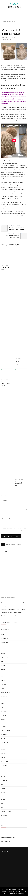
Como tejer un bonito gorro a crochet (5, 267)
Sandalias (4, 780)
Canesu (3, 669)
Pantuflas (4, 742)
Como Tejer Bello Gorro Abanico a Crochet (5, 383)
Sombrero (4, 788)
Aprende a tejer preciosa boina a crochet (19, 363)
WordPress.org (6, 841)
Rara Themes (7, 893)
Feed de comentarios (8, 837)
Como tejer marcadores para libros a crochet (13, 609)
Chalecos (4, 680)
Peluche (3, 753)
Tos (2, 807)
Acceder (3, 830)
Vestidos (4, 815)
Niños (3, 738)
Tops (2, 803)
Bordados (4, 657)
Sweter (3, 796)
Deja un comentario (7, 39)
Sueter (3, 792)
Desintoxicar (5, 692)
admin (5, 37)
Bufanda (3, 665)
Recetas (3, 773)
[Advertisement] (14, 869)
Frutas (3, 711)
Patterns (4, 750)
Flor (2, 703)
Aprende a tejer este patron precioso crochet (13, 603)
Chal (2, 677)
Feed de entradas (6, 834)
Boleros (3, 650)
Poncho (3, 757)
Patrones (4, 746)
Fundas (3, 715)
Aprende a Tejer (14, 7)
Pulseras (4, 765)
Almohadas (4, 638)
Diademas (4, 696)
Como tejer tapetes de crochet (9, 606)
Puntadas (4, 769)
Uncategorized (6, 811)
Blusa (3, 646)
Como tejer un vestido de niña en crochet (12, 616)
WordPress (21, 893)
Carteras (4, 673)
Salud (3, 777)
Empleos (3, 700)
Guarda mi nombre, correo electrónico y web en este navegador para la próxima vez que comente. (14, 530)
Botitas (3, 661)
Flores (3, 707)
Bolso (3, 654)
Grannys (3, 723)
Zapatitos (4, 819)
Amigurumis (4, 642)
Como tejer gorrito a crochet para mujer (20, 483)
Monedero (4, 734)
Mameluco (4, 727)
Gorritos (4, 26)
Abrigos (3, 634)
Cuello (3, 688)
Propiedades (5, 761)
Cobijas (3, 684)
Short (3, 784)
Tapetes (3, 800)
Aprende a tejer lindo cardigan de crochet (12, 612)
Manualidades (5, 730)
